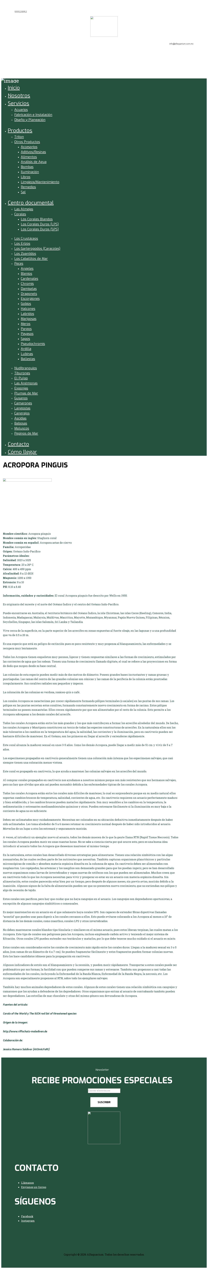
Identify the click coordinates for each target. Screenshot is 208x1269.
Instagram (28, 1220)
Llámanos (27, 1182)
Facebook (27, 1216)
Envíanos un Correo (33, 1187)
